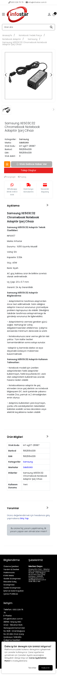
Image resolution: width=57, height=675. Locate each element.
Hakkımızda (9, 572)
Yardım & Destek (11, 569)
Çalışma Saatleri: (12, 640)
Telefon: (8, 609)
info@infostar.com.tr (37, 2)
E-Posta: (8, 615)
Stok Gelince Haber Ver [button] (33, 164)
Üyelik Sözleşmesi (12, 587)
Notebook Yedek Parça (30, 35)
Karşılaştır (11, 177)
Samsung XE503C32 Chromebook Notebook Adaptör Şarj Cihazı (24, 43)
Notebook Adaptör (11, 39)
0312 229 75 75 (17, 2)
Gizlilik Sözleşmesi (12, 578)
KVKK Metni (9, 575)
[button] (3, 14)
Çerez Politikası (11, 593)
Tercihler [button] (32, 667)
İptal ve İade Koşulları (14, 590)
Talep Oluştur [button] (28, 170)
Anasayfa (7, 35)
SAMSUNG (24, 142)
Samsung (32, 39)
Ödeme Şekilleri (11, 566)
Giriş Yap (24, 518)
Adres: (7, 621)
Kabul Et (46, 667)
